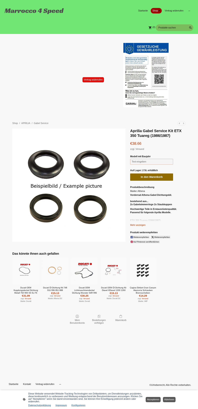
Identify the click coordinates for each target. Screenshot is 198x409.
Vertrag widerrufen (93, 79)
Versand (140, 149)
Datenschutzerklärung (39, 405)
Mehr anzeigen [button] (138, 225)
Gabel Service (41, 123)
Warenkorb (120, 320)
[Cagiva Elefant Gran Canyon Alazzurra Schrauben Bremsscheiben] (142, 271)
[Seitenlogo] (35, 17)
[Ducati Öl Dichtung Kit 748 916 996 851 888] (55, 271)
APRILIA (25, 123)
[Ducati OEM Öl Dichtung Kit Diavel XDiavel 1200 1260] (113, 271)
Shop (15, 123)
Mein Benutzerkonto (77, 321)
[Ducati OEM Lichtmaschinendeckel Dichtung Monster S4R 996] (84, 271)
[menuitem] (179, 123)
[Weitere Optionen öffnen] (189, 10)
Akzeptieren (153, 399)
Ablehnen (169, 399)
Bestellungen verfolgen (99, 321)
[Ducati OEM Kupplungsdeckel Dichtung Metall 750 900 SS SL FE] (25, 271)
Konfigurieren (78, 405)
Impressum (61, 405)
